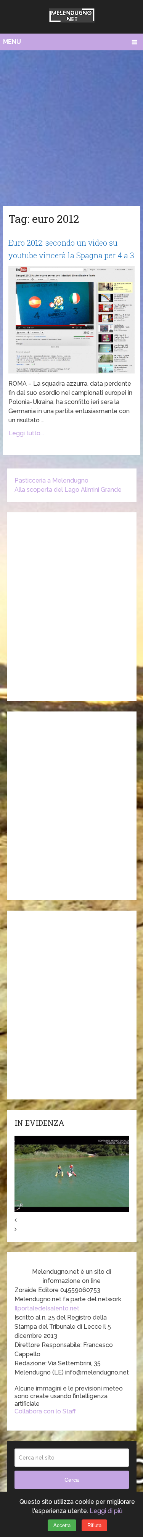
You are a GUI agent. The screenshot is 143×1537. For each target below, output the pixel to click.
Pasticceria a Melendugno (51, 480)
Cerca (71, 1480)
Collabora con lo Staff (45, 1411)
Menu (12, 41)
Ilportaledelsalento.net (46, 1308)
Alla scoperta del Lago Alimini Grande (68, 489)
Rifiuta (94, 1525)
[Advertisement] (71, 126)
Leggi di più (106, 1510)
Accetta (62, 1525)
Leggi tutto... (26, 433)
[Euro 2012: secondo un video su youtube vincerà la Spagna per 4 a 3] (71, 319)
